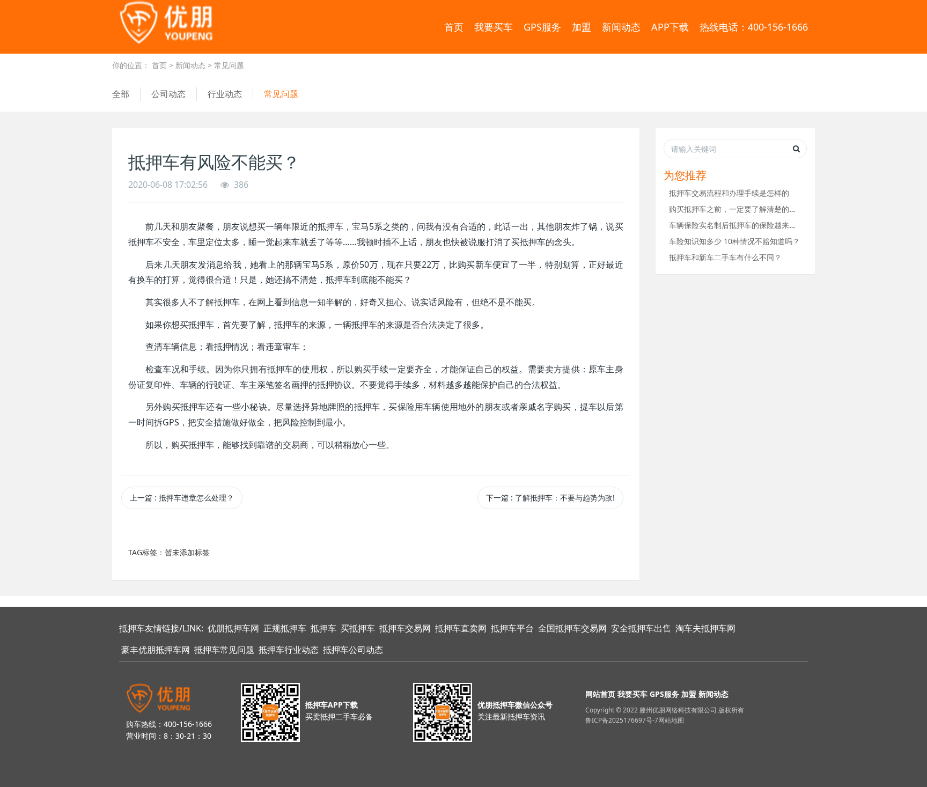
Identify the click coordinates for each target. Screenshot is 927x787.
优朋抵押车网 (233, 628)
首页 (454, 26)
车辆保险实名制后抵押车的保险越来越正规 (740, 225)
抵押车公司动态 (353, 650)
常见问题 (229, 65)
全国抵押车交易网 (572, 628)
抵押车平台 (512, 628)
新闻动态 (621, 26)
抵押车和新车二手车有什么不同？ (725, 257)
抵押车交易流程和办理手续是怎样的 (729, 193)
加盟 (581, 26)
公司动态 (168, 94)
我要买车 (493, 26)
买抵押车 (358, 628)
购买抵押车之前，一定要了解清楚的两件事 (740, 209)
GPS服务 (542, 26)
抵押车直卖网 (461, 628)
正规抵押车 (284, 628)
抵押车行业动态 (289, 650)
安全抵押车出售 (641, 628)
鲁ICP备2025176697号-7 (621, 720)
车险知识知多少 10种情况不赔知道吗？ (734, 241)
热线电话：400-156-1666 (754, 26)
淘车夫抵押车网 (705, 628)
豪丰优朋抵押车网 (155, 650)
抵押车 (323, 628)
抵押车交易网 (405, 628)
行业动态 (225, 94)
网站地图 (671, 720)
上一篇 (182, 497)
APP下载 (670, 26)
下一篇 (550, 497)
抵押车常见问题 (224, 650)
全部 (120, 94)
